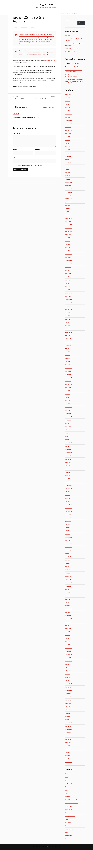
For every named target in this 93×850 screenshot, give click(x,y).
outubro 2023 (68, 195)
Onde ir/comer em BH (72, 13)
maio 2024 (67, 172)
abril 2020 (67, 325)
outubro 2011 (68, 622)
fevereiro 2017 (68, 442)
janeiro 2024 (68, 185)
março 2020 (67, 329)
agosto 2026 (68, 94)
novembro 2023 (68, 192)
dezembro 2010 (68, 651)
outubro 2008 (68, 736)
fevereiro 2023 (68, 218)
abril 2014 (67, 534)
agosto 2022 (68, 234)
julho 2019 (67, 355)
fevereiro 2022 (68, 254)
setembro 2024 (68, 159)
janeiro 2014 (68, 540)
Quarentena (68, 825)
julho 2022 (67, 237)
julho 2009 (67, 706)
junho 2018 (67, 394)
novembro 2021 (68, 263)
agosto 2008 (68, 742)
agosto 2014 (68, 521)
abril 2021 (67, 286)
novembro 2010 (68, 654)
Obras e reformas (69, 812)
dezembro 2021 (68, 260)
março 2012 (67, 605)
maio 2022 (67, 244)
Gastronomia (68, 786)
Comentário (16, 133)
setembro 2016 (68, 459)
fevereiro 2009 (68, 722)
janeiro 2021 (68, 296)
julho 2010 (67, 667)
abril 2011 (67, 641)
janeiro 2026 (68, 117)
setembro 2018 (68, 384)
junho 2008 (67, 749)
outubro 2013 (68, 550)
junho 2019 (67, 358)
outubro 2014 (68, 514)
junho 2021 (67, 280)
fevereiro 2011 (68, 648)
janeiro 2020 (68, 335)
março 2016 (67, 478)
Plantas (66, 819)
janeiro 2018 (68, 410)
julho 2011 (67, 631)
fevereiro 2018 (68, 407)
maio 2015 (67, 495)
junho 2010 (67, 670)
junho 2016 (67, 469)
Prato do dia (68, 822)
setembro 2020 (68, 309)
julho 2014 (67, 524)
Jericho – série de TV (18, 99)
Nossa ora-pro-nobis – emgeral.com (73, 70)
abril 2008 (67, 755)
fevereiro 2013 (68, 576)
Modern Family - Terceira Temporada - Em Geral (26, 117)
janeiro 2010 (68, 687)
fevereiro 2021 (68, 293)
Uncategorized (68, 835)
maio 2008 (67, 752)
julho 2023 (67, 205)
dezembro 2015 (68, 485)
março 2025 (67, 149)
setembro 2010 (68, 661)
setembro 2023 (68, 198)
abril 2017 (67, 436)
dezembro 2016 (68, 449)
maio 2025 (67, 143)
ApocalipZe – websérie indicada (28, 19)
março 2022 (67, 250)
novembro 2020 (68, 302)
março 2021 (67, 289)
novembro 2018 (68, 377)
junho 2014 (67, 527)
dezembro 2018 (68, 374)
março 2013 (67, 573)
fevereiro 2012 (68, 609)
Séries (32, 26)
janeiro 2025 (68, 153)
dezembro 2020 (68, 299)
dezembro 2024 (68, 156)
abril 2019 (67, 364)
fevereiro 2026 (68, 114)
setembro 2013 (68, 553)
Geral (66, 790)
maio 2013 (67, 566)
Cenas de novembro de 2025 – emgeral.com (75, 74)
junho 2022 (67, 241)
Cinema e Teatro (68, 783)
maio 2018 (67, 397)
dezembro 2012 (68, 579)
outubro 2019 (68, 345)
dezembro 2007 (68, 762)
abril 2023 (67, 215)
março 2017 (67, 439)
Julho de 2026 (68, 35)
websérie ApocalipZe (49, 60)
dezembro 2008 (68, 729)
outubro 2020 (68, 306)
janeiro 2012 (68, 612)
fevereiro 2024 (68, 182)
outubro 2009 (68, 696)
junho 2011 (67, 635)
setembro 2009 (68, 700)
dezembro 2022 (68, 224)
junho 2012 (67, 599)
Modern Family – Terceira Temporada (45, 99)
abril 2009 (67, 716)
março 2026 (67, 110)
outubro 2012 (68, 586)
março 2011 (67, 644)
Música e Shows (68, 806)
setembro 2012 (68, 589)
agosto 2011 (68, 628)
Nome (15, 149)
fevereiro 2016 (68, 482)
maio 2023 (67, 211)
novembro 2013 (68, 547)
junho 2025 (67, 140)
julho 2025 (67, 136)
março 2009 (67, 719)
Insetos (66, 793)
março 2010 (67, 680)
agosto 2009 (68, 703)
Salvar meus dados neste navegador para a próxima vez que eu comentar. (29, 165)
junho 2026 (67, 101)
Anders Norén (57, 846)
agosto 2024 (68, 162)
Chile (66, 780)
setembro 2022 (68, 231)
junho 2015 (67, 491)
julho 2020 (67, 315)
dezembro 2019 (68, 338)
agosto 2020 (68, 312)
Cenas (66, 777)
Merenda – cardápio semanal (71, 803)
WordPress (44, 846)
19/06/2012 (24, 26)
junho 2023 (67, 208)
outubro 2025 (68, 127)
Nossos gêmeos (68, 809)
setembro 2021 (68, 270)
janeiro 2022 (68, 257)
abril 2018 (67, 400)
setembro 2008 (68, 739)
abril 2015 (67, 498)
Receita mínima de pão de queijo (72, 48)
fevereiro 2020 (68, 332)
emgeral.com (46, 4)
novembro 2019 (68, 342)
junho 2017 (67, 429)
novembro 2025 (68, 123)
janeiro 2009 (68, 726)
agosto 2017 (68, 426)
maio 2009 (67, 713)
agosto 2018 (68, 387)
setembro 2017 (68, 423)
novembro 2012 (68, 582)
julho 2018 (67, 390)
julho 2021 (67, 276)
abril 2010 (67, 677)
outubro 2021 (68, 267)
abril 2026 (67, 107)
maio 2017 (67, 433)
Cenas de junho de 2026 (70, 51)
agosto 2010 (68, 664)
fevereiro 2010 (68, 683)
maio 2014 (67, 530)
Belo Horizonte (68, 773)
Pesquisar (67, 20)
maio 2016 (67, 472)
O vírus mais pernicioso (72, 76)
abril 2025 (67, 146)
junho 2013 (67, 563)
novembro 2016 (68, 452)
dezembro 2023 (68, 188)
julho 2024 (67, 166)
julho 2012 (67, 596)
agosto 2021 (68, 273)
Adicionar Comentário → (49, 107)
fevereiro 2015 (68, 504)
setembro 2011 (68, 625)
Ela (16, 26)
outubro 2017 (68, 420)
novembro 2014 (68, 511)
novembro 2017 (68, 416)
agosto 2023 (68, 202)
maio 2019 (67, 361)
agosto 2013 (68, 556)
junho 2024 (67, 169)
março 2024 (67, 179)
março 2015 (67, 501)
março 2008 (67, 758)
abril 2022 (67, 247)
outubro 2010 (68, 657)
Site (14, 157)
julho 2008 (67, 745)
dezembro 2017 (68, 413)
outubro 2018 (68, 381)
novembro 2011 (68, 618)
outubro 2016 (68, 455)
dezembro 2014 (68, 508)
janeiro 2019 (68, 371)
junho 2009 (67, 709)
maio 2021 (67, 283)
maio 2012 (67, 602)
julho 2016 (67, 465)
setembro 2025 (68, 130)
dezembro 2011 (68, 615)
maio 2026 (67, 104)
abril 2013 (67, 569)
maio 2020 (67, 322)
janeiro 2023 (68, 221)
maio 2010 (67, 674)
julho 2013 (67, 560)
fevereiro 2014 (68, 537)
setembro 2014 (68, 517)
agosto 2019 (68, 351)
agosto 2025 (68, 133)
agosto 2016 (68, 462)
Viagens (62, 13)
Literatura (67, 796)
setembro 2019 (68, 348)
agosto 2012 (68, 592)
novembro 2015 (68, 488)
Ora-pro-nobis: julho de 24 (71, 71)
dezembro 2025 (68, 120)
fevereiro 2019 (68, 368)
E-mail (37, 149)
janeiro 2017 (68, 446)
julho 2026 (67, 97)
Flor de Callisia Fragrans (73, 63)
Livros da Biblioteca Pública (71, 799)
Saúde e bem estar (69, 829)
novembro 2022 (68, 228)
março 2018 (67, 403)
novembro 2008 (68, 732)
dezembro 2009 (68, 690)
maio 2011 (67, 638)
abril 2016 (67, 475)
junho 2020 (67, 319)
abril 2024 (67, 175)
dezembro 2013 (68, 543)
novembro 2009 (68, 693)
